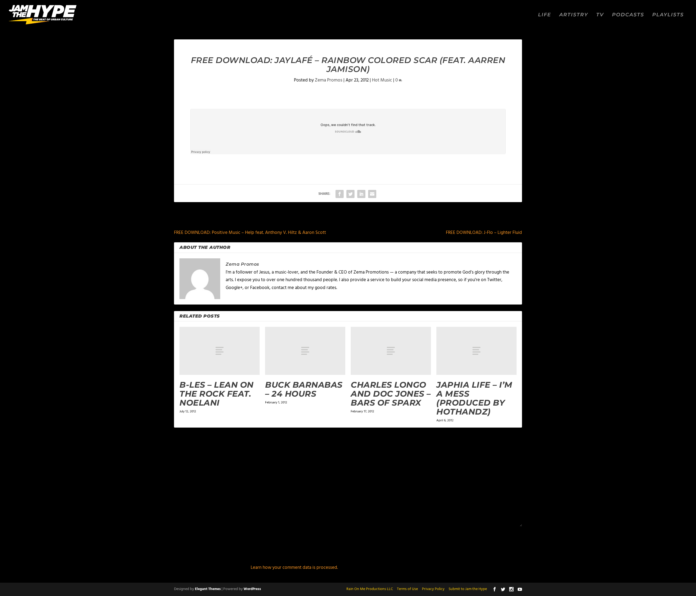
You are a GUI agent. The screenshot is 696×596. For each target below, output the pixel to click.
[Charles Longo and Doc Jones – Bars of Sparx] (391, 351)
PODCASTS (628, 15)
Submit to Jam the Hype (468, 589)
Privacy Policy (433, 589)
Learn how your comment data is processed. (294, 567)
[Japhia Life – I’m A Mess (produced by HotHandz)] (476, 351)
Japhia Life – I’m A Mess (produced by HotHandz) (474, 398)
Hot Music (382, 80)
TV (600, 15)
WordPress (252, 589)
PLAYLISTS (668, 15)
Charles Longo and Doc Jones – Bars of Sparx (391, 394)
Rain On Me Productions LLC (369, 589)
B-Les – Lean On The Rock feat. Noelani (216, 394)
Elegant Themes (208, 589)
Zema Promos (328, 80)
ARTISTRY (573, 15)
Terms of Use (407, 589)
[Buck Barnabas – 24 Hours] (305, 351)
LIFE (544, 15)
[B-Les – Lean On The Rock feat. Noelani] (219, 351)
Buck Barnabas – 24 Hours (304, 389)
